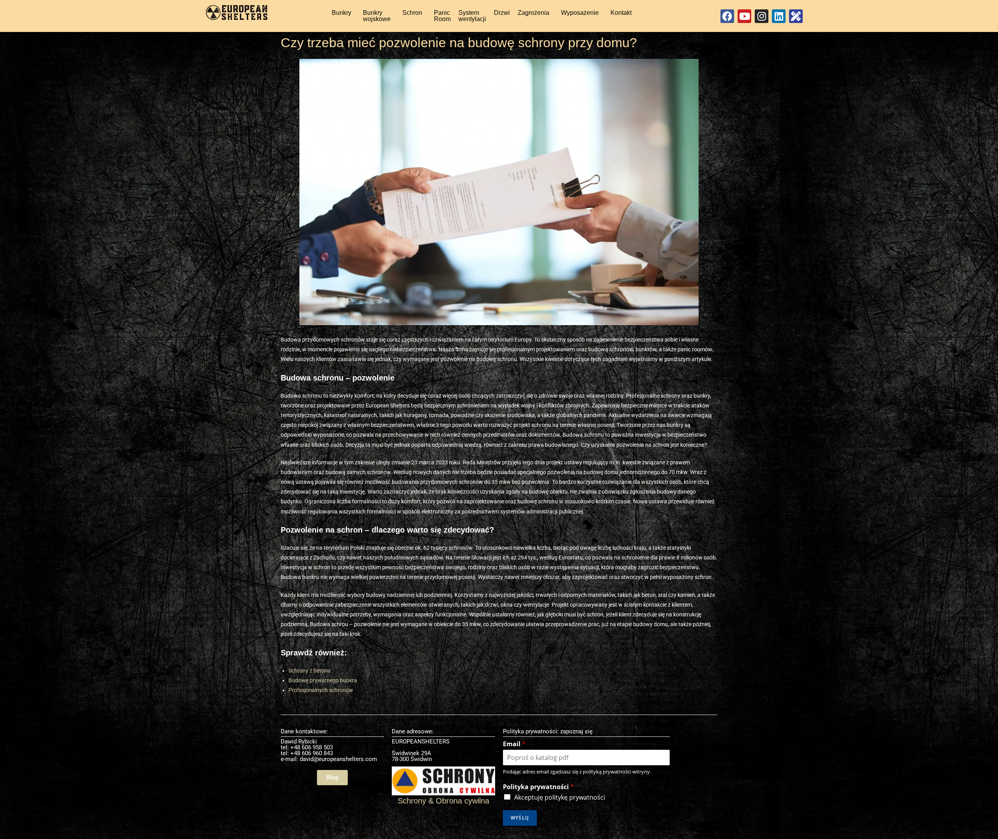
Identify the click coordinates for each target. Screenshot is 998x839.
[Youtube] (744, 16)
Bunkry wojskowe (377, 15)
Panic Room (442, 15)
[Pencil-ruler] (796, 16)
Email (514, 744)
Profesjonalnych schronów (320, 690)
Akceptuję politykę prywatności (559, 797)
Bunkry (341, 12)
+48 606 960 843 (311, 753)
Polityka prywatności (538, 787)
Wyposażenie (580, 12)
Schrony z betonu (309, 670)
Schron (412, 12)
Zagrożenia (533, 12)
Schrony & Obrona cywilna (443, 801)
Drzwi (502, 12)
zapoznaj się (576, 731)
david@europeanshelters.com (338, 759)
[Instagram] (761, 16)
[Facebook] (727, 16)
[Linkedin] (779, 16)
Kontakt (621, 12)
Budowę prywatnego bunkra (322, 680)
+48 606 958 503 (311, 747)
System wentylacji (472, 15)
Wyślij (520, 817)
